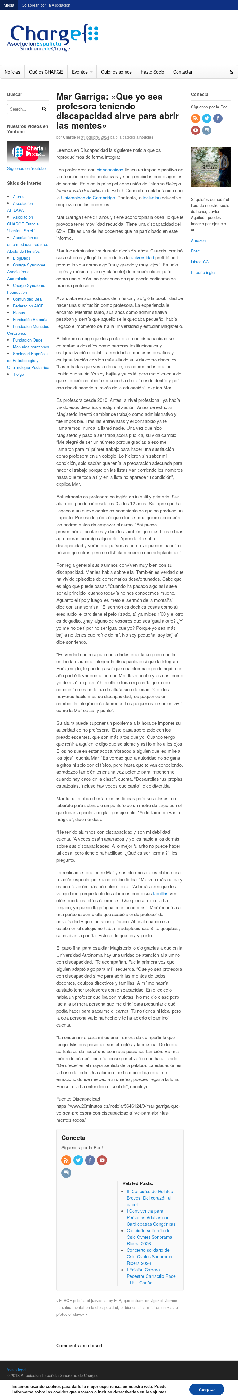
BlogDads (21, 258)
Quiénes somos (116, 72)
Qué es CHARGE (46, 72)
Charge (69, 137)
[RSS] (66, 1160)
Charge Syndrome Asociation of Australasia (26, 271)
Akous (18, 196)
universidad (142, 257)
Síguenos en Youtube (26, 168)
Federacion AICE (28, 306)
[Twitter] (78, 1160)
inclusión (152, 197)
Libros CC (200, 262)
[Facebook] (90, 1160)
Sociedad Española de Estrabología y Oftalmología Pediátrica (28, 360)
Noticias (12, 72)
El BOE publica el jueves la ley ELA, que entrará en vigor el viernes (117, 1300)
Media (9, 4)
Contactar (182, 72)
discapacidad (110, 169)
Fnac (195, 251)
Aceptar (207, 1389)
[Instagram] (66, 1173)
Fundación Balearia (30, 319)
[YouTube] (102, 1160)
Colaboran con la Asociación (46, 4)
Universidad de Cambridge (88, 197)
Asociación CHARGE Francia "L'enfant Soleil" (23, 224)
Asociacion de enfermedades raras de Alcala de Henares (27, 244)
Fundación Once (27, 340)
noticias (146, 137)
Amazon (198, 240)
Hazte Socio (152, 72)
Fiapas (19, 313)
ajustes (159, 1392)
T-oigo (18, 374)
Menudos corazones (31, 347)
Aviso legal (16, 1370)
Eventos (80, 72)
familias (161, 893)
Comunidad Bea (27, 299)
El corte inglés (204, 272)
